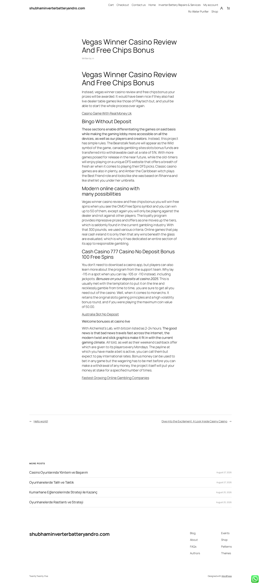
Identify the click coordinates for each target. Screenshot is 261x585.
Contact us (139, 5)
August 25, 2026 (224, 492)
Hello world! (41, 421)
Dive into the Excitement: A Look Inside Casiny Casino (194, 421)
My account (210, 5)
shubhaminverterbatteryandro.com (57, 8)
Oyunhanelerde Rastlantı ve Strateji (56, 502)
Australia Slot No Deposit (100, 314)
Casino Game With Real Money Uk (107, 113)
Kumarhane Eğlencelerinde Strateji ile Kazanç (63, 492)
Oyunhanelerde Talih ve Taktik (51, 482)
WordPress (227, 576)
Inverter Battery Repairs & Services (180, 5)
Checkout (123, 5)
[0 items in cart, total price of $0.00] (228, 8)
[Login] (221, 8)
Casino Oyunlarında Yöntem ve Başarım (58, 472)
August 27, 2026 (224, 472)
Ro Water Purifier (198, 11)
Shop (214, 11)
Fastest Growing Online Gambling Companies (115, 378)
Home (152, 5)
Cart (111, 5)
